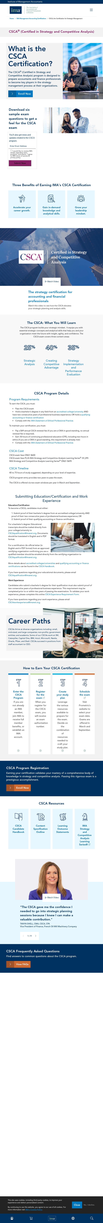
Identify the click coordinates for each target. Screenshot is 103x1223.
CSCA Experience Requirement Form (62, 594)
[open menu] (91, 10)
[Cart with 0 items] (31, 1218)
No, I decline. (89, 1205)
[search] (92, 1218)
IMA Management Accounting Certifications (31, 18)
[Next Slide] (36, 936)
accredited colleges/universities (40, 563)
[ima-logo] (52, 1218)
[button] (51, 282)
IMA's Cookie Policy (33, 1210)
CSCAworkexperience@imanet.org (24, 602)
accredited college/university (70, 411)
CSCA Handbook (46, 566)
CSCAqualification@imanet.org (22, 533)
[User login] (11, 1218)
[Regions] (73, 1218)
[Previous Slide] (23, 936)
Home (12, 18)
